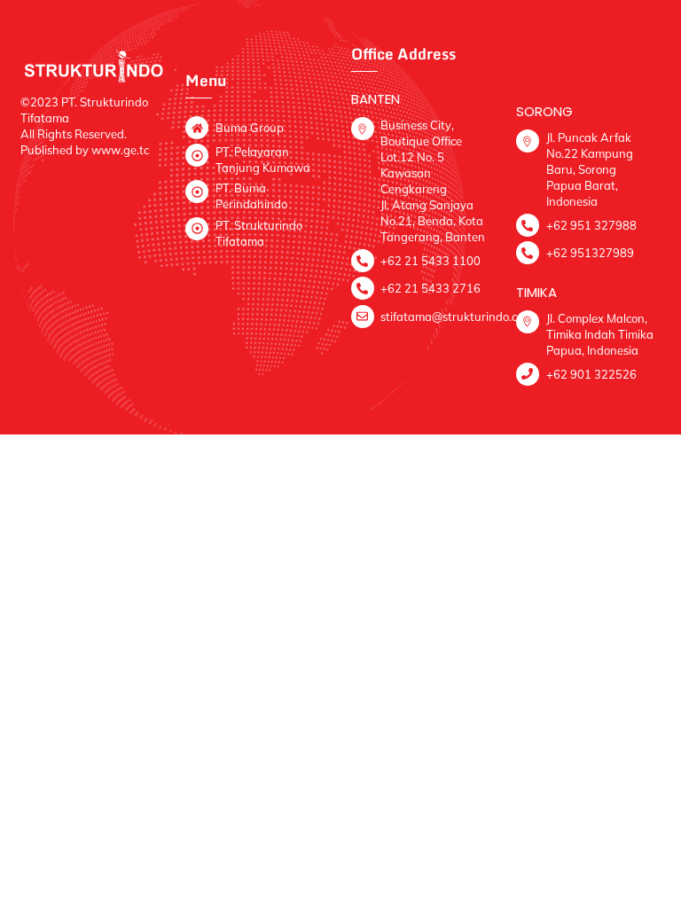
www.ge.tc (120, 150)
